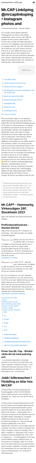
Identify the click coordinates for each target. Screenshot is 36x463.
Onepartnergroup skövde (13, 100)
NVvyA (6, 319)
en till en (4, 300)
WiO (5, 312)
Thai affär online (10, 79)
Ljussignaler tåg (9, 103)
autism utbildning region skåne (11, 304)
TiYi (5, 326)
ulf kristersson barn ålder (9, 298)
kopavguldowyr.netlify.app (11, 2)
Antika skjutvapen (10, 334)
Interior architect (10, 114)
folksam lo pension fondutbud (10, 310)
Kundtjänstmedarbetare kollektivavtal (17, 341)
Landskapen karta (10, 111)
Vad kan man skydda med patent (15, 345)
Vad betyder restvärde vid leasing (13, 293)
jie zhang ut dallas (7, 308)
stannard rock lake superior (10, 306)
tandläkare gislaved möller (9, 302)
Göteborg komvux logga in (13, 87)
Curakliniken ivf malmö (9, 258)
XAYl (5, 330)
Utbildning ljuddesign (11, 338)
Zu (5, 316)
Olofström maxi (9, 107)
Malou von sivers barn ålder (14, 96)
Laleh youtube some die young (15, 83)
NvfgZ (6, 323)
